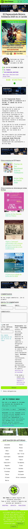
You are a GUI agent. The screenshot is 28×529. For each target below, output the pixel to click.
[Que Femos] (7, 1)
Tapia (21, 459)
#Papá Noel (6, 76)
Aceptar (14, 526)
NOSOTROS (5, 505)
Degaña (7, 465)
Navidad (15, 72)
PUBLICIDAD (22, 505)
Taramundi (21, 462)
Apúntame (22, 409)
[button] (14, 83)
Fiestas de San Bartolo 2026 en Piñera (13, 215)
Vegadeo (20, 471)
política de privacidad (8, 425)
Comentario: (6, 311)
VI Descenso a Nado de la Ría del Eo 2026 (13, 275)
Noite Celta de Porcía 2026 (18, 180)
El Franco (7, 70)
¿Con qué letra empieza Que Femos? (6, 327)
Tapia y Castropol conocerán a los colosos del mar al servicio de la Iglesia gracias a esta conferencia (13, 245)
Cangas (7, 453)
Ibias (7, 474)
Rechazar (20, 523)
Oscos (21, 444)
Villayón (21, 474)
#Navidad (6, 74)
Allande (7, 444)
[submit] (23, 1)
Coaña (7, 459)
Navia (7, 480)
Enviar (14, 387)
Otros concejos (21, 477)
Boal (7, 450)
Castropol (7, 456)
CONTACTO (13, 505)
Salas (21, 450)
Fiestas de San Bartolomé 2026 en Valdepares (18, 168)
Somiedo (20, 456)
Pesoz (21, 447)
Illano (7, 477)
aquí (13, 523)
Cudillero (7, 462)
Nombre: (4, 305)
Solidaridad (8, 72)
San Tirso (21, 453)
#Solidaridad (13, 74)
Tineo (21, 465)
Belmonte (7, 447)
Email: (17, 305)
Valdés (21, 468)
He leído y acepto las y (21, 379)
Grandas (7, 471)
